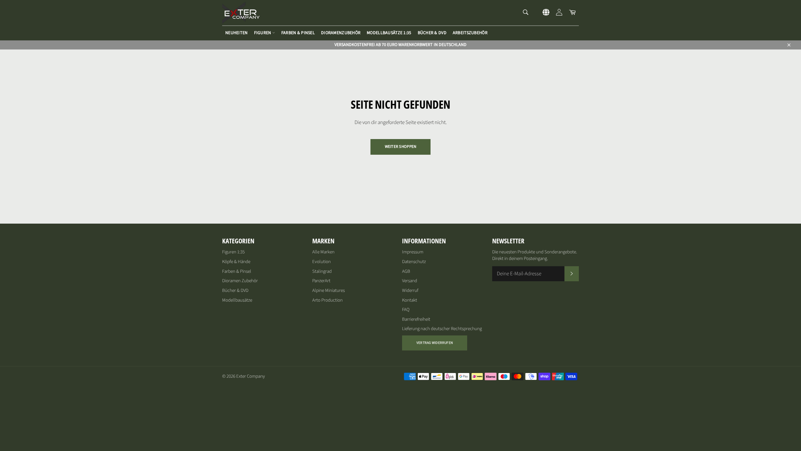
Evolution (321, 261)
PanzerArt (321, 280)
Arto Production (327, 300)
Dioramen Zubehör (240, 280)
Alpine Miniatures (328, 290)
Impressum (412, 252)
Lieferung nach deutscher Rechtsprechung (442, 328)
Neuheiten (236, 33)
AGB (406, 271)
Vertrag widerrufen (434, 342)
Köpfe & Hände (236, 261)
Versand (409, 280)
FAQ (406, 309)
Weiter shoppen (400, 146)
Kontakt (409, 300)
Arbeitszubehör (470, 33)
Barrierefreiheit (416, 319)
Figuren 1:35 (233, 252)
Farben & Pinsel (298, 33)
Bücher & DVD (432, 33)
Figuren (263, 33)
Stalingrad (322, 271)
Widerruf (410, 290)
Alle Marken (323, 252)
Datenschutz (414, 261)
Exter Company (250, 376)
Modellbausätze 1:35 (389, 33)
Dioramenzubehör (340, 33)
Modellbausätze (237, 300)
